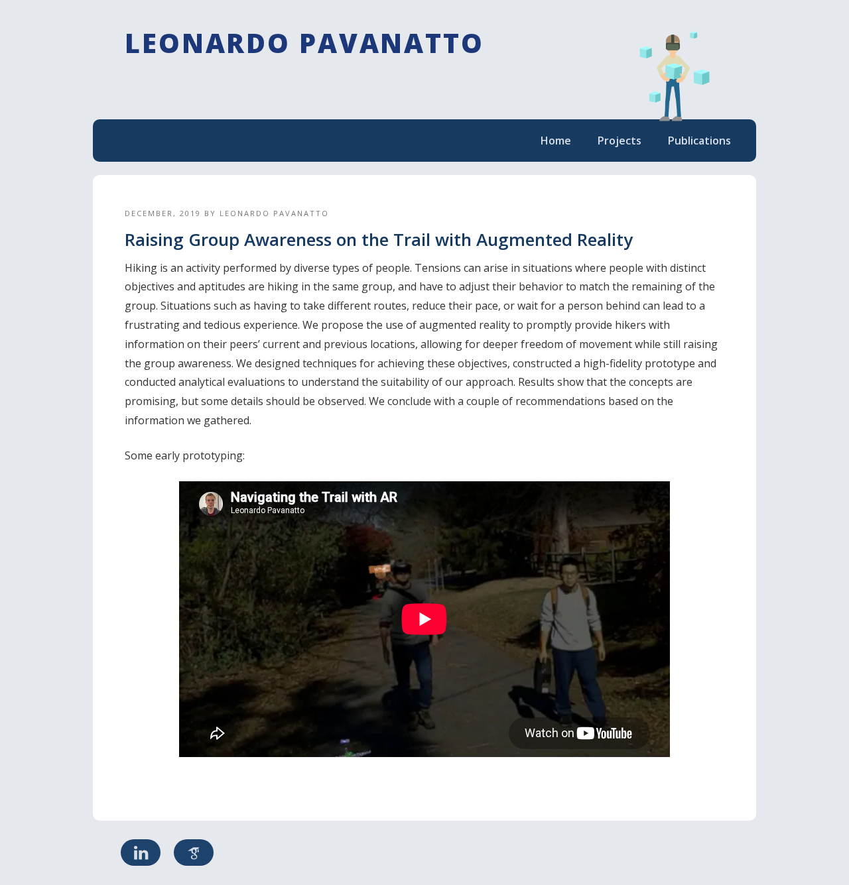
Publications (699, 140)
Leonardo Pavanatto (304, 43)
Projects (619, 140)
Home (556, 140)
